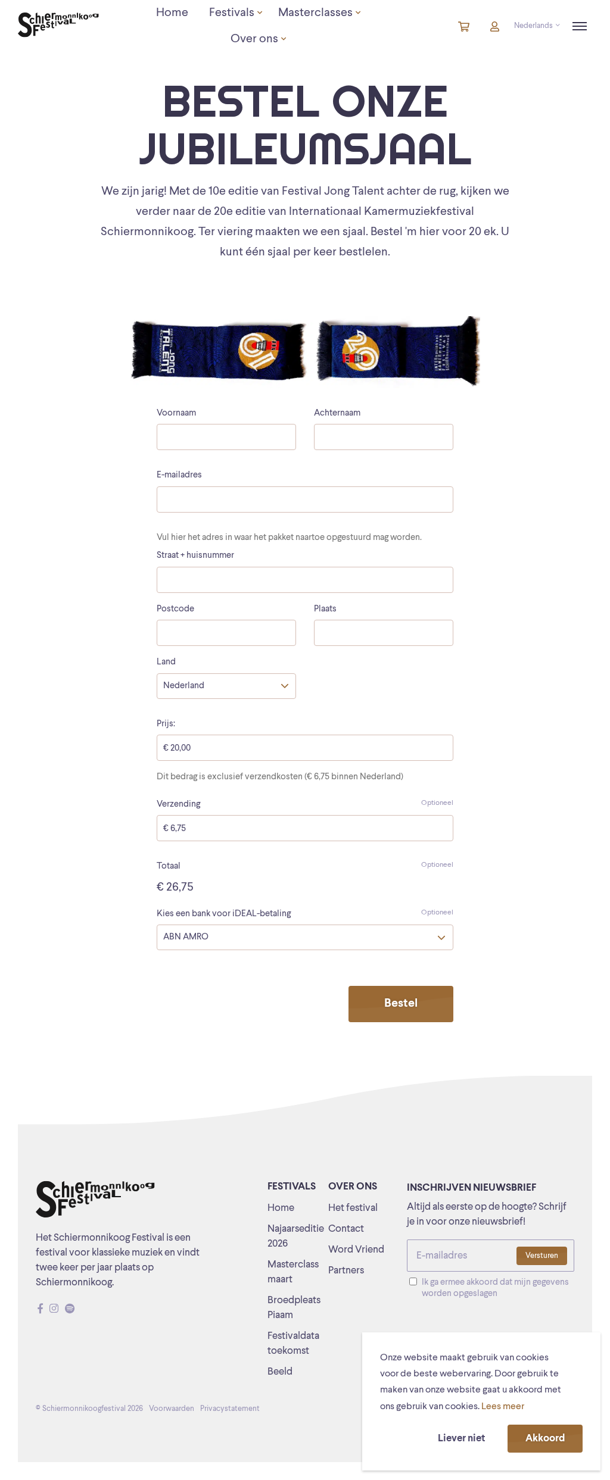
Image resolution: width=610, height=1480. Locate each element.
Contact (346, 1229)
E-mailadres (179, 475)
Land (166, 662)
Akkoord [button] (545, 1439)
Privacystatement (230, 1409)
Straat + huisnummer (195, 555)
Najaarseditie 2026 (295, 1236)
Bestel (401, 1004)
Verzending (305, 804)
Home (280, 1208)
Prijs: (166, 724)
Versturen (541, 1256)
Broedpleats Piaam (293, 1307)
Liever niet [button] (461, 1439)
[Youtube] (81, 1309)
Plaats (325, 609)
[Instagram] (54, 1309)
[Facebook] (40, 1309)
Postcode (175, 609)
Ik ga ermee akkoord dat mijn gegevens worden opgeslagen (495, 1288)
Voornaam (176, 413)
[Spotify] (69, 1309)
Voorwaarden (171, 1409)
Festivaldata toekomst (293, 1343)
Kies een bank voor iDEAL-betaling (305, 914)
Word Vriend (356, 1250)
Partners (346, 1271)
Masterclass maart (293, 1272)
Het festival (353, 1208)
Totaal (305, 866)
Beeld (279, 1372)
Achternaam (337, 413)
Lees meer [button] (502, 1407)
